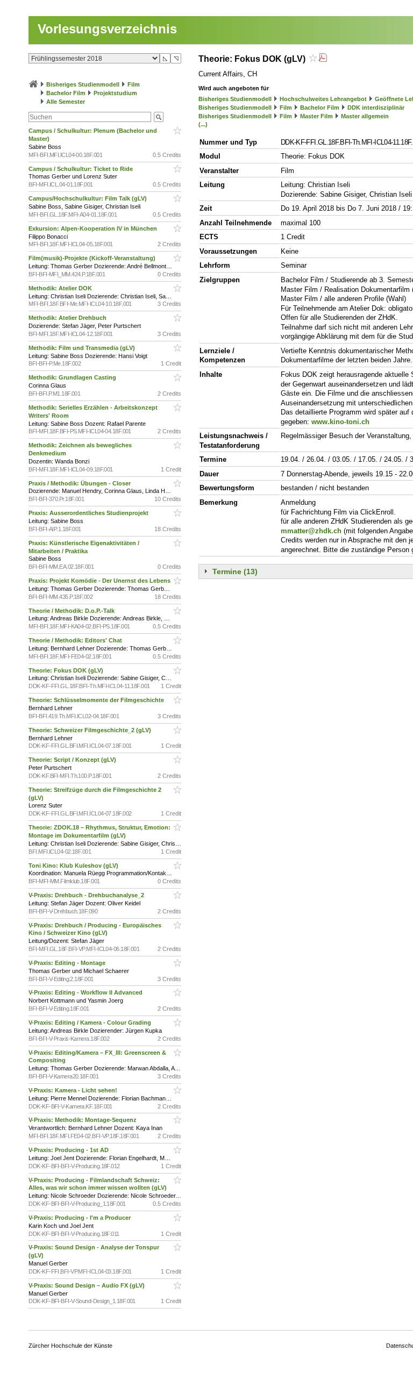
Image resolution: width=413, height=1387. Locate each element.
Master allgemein (365, 116)
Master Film (316, 116)
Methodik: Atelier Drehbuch (68, 317)
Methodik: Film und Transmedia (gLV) (83, 348)
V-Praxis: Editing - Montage (68, 963)
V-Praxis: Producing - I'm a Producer (80, 1217)
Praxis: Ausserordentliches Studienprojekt (89, 513)
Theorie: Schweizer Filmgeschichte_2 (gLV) (91, 730)
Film (133, 84)
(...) (203, 124)
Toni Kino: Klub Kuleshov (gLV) (74, 865)
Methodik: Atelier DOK (61, 288)
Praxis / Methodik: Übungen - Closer (80, 483)
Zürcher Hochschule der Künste (70, 1345)
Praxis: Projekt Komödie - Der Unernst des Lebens (100, 580)
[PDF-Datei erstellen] (322, 58)
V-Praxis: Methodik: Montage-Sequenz (83, 1120)
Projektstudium (115, 93)
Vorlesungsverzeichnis (107, 29)
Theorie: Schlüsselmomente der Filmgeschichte (97, 700)
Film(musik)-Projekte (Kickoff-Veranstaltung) (93, 258)
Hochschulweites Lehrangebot (323, 99)
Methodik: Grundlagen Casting (73, 377)
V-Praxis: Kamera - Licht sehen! (74, 1090)
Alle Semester (65, 101)
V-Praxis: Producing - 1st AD (69, 1150)
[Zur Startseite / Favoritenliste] (33, 84)
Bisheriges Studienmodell (82, 84)
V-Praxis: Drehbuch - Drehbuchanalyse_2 (87, 895)
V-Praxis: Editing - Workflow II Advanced (86, 992)
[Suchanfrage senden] (158, 117)
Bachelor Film (66, 93)
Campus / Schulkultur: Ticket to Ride (81, 169)
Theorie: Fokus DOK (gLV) (67, 670)
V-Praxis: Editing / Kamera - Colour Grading (91, 1022)
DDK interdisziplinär (375, 107)
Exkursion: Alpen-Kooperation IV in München (94, 228)
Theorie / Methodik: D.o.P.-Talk (72, 610)
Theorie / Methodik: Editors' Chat (76, 640)
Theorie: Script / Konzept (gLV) (73, 759)
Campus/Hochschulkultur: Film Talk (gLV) (88, 198)
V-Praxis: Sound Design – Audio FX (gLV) (87, 1285)
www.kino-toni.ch (340, 422)
